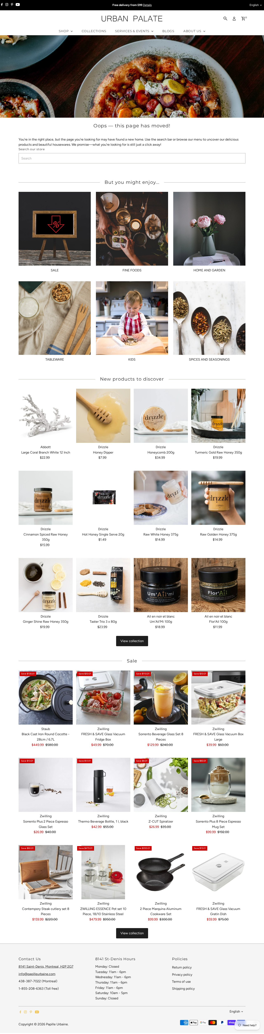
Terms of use (181, 982)
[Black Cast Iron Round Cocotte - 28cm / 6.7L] (46, 698)
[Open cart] (243, 18)
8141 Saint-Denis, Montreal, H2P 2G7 (46, 966)
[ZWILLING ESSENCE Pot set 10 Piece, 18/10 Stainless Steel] (103, 872)
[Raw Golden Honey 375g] (218, 498)
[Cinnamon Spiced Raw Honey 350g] (46, 498)
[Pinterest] (12, 5)
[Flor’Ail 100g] (218, 585)
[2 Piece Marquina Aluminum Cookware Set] (161, 872)
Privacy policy (182, 975)
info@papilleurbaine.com (37, 974)
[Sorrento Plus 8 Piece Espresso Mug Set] (218, 785)
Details (147, 5)
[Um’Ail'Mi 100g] (161, 585)
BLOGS (168, 31)
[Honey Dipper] (103, 416)
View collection (132, 641)
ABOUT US (192, 31)
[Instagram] (6, 5)
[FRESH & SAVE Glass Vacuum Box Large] (218, 698)
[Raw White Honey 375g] (161, 498)
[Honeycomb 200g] (161, 416)
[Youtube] (18, 5)
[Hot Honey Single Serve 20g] (103, 498)
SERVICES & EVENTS (132, 31)
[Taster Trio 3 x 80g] (103, 585)
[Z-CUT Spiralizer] (161, 785)
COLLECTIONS (94, 31)
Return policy (182, 967)
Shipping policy (183, 989)
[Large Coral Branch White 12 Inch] (46, 416)
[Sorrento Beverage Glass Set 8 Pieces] (161, 698)
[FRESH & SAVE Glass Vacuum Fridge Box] (103, 698)
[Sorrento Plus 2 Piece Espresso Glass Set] (46, 785)
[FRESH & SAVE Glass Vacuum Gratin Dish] (218, 872)
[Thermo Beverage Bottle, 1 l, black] (103, 785)
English (254, 5)
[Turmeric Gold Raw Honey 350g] (218, 416)
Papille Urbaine (57, 1024)
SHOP (64, 31)
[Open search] (225, 18)
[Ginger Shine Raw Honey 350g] (46, 585)
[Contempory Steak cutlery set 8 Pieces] (46, 872)
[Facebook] (2, 5)
